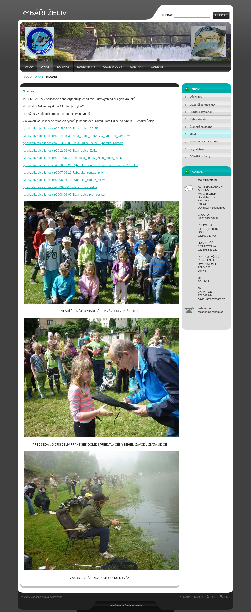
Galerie (157, 66)
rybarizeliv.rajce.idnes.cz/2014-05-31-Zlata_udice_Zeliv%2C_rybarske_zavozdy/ (76, 136)
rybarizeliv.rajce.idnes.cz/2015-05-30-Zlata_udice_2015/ (60, 128)
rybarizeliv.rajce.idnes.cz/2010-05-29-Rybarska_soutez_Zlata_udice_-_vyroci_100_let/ (80, 165)
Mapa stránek (193, 596)
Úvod (29, 66)
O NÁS (45, 66)
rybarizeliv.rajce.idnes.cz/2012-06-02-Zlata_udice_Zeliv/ (60, 150)
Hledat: (167, 15)
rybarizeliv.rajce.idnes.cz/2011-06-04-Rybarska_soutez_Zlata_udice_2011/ (72, 158)
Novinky (63, 66)
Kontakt (136, 66)
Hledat (221, 15)
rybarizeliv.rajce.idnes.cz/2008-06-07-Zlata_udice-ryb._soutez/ (64, 194)
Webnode (137, 605)
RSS (213, 596)
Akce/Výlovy (112, 66)
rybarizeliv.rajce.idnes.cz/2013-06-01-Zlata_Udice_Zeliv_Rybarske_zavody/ (73, 143)
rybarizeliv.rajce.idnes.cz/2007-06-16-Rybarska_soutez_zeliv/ (63, 172)
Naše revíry (86, 66)
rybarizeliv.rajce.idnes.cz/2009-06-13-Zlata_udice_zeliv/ (60, 187)
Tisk (227, 596)
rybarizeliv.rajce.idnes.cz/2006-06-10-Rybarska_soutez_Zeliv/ (64, 180)
